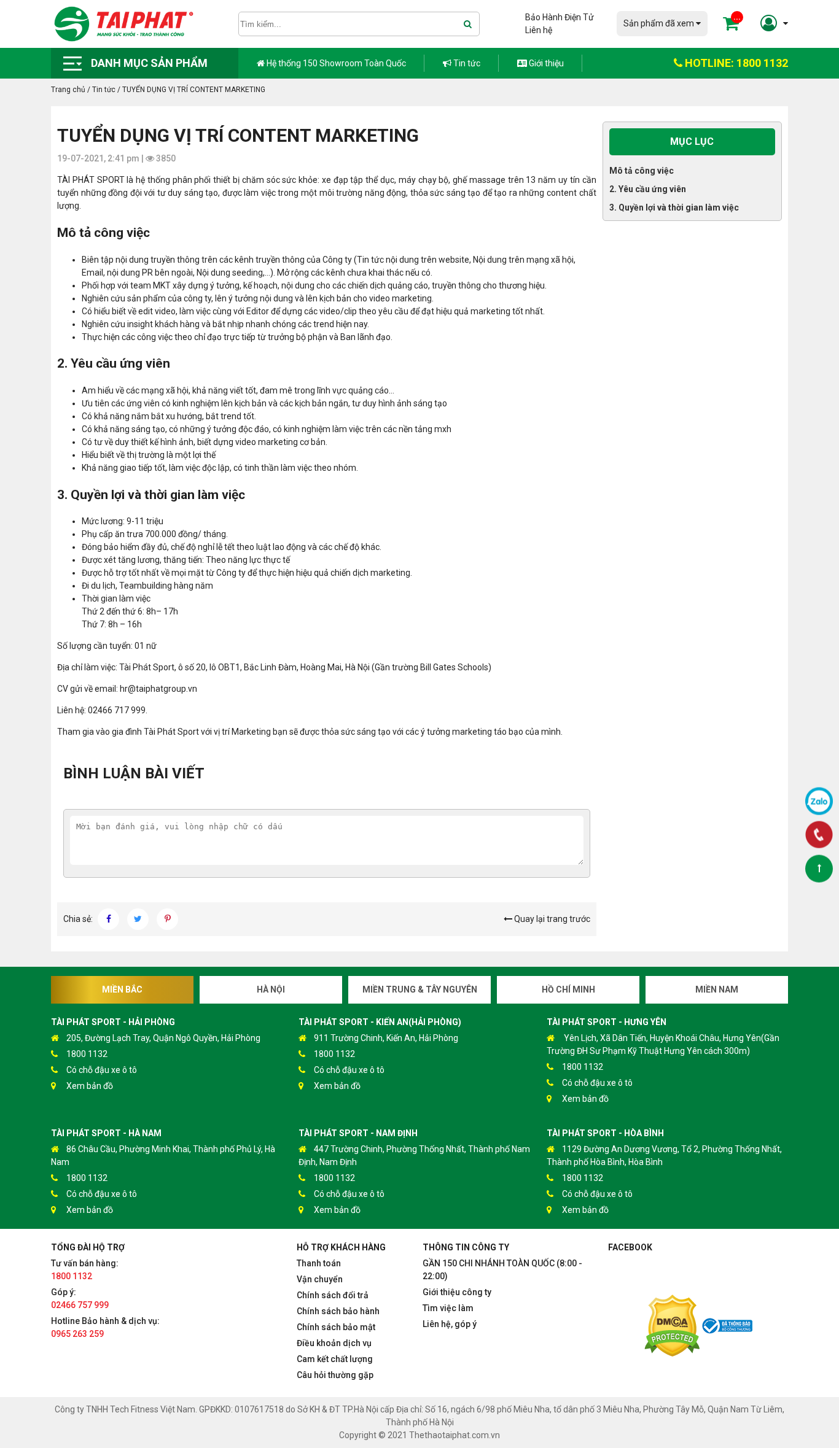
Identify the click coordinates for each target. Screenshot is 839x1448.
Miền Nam (716, 989)
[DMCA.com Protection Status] (672, 1327)
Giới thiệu (545, 63)
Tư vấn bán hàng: (85, 1269)
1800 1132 (86, 1054)
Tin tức (465, 63)
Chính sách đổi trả (333, 1295)
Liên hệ (538, 30)
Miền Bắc (122, 989)
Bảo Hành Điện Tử (559, 17)
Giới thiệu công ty (457, 1292)
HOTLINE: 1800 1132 (735, 62)
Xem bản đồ (89, 1086)
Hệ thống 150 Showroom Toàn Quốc (335, 63)
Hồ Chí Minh (568, 989)
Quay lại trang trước (551, 919)
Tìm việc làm (448, 1308)
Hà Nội (271, 989)
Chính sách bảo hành (338, 1311)
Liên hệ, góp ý (450, 1324)
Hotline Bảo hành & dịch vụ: (105, 1327)
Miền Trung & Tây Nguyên (419, 989)
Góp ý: (80, 1298)
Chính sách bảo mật (336, 1327)
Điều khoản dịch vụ (334, 1343)
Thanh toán (319, 1263)
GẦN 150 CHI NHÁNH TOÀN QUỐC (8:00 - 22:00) (502, 1269)
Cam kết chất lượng (335, 1359)
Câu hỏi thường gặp (335, 1375)
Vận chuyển (320, 1279)
